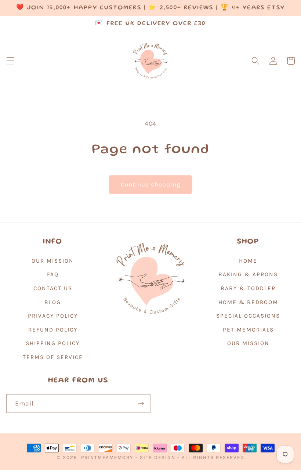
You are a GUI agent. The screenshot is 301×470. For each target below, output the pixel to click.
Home (248, 261)
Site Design (157, 457)
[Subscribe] (141, 404)
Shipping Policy (53, 343)
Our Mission (53, 261)
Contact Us (52, 288)
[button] (10, 61)
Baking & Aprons (248, 274)
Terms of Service (53, 357)
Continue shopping (151, 184)
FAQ (53, 274)
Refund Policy (52, 329)
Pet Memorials (248, 329)
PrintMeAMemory (107, 457)
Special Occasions (248, 315)
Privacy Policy (53, 315)
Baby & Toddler (248, 288)
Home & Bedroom (248, 302)
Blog (52, 302)
